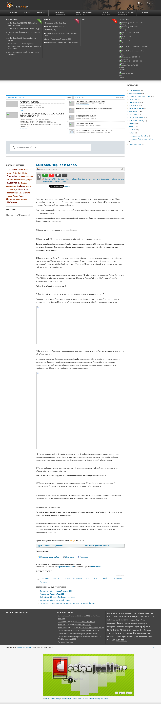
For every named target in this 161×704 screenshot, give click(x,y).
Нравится (66, 186)
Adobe (9, 170)
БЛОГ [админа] (80, 125)
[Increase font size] (148, 3)
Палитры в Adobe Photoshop (55, 23)
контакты (104, 698)
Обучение (128, 633)
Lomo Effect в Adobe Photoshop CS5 (58, 39)
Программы (12, 193)
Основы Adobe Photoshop (54, 26)
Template (29, 176)
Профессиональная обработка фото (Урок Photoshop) (77, 634)
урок (51, 181)
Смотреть (78, 578)
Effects (14, 173)
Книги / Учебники (122, 630)
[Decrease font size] (152, 3)
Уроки (96, 578)
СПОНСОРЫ (133, 99)
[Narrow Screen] (144, 3)
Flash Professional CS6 (129, 47)
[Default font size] (150, 3)
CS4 (137, 33)
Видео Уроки (140, 620)
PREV (69, 97)
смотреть (45, 181)
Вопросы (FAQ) (50, 30)
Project (22, 176)
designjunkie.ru (120, 575)
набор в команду (94, 698)
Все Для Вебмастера (139, 623)
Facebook (83, 557)
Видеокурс (27, 179)
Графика (20, 186)
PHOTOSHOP (133, 105)
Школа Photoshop (135, 144)
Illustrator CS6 (126, 33)
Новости (48, 179)
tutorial (84, 179)
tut (89, 179)
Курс (15, 190)
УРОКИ (54, 179)
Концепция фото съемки (86, 116)
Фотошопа (43, 582)
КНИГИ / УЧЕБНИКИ (136, 121)
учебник (113, 179)
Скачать (67, 578)
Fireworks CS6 (126, 61)
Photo (24, 173)
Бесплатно (18, 179)
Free (151, 613)
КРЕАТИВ (132, 124)
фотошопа (62, 181)
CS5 (134, 33)
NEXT (83, 97)
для (98, 179)
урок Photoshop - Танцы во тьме (50, 546)
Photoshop (12, 176)
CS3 (146, 47)
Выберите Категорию (115, 627)
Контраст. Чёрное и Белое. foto (69, 179)
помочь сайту (55, 698)
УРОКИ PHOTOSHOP (82, 104)
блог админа (83, 698)
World (118, 620)
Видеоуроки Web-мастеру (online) (141, 139)
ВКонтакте (69, 557)
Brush (20, 170)
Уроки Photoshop (140, 637)
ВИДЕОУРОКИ (134, 102)
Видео (132, 620)
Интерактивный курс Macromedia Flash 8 (55, 600)
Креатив (10, 190)
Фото (18, 199)
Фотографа (118, 578)
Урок (88, 578)
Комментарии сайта (49, 557)
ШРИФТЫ (132, 130)
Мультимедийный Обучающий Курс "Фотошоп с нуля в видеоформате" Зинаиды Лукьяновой (24, 46)
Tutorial (46, 578)
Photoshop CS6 (127, 23)
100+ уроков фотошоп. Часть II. (98, 546)
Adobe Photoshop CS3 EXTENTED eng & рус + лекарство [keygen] (81, 627)
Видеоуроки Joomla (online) (139, 136)
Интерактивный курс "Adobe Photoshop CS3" (56, 591)
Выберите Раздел (132, 627)
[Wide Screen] (141, 3)
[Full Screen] (139, 3)
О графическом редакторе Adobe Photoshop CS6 (42, 115)
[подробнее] (23, 110)
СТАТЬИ (22, 105)
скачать (121, 179)
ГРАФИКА (132, 127)
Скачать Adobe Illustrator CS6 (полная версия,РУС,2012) (78, 631)
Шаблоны (12, 202)
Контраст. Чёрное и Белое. (56, 165)
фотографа (105, 179)
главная (46, 698)
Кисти (28, 186)
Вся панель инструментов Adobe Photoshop (61, 42)
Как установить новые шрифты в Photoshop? (94, 130)
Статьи (9, 196)
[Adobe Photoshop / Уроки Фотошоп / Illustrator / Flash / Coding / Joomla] (19, 5)
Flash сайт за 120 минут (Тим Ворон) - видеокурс (57, 597)
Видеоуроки (13, 182)
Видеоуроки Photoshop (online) (85, 132)
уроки (94, 179)
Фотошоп (24, 199)
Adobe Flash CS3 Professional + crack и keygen (24, 29)
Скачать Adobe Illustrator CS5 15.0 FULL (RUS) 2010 (76, 621)
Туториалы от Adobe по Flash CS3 (52, 594)
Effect (9, 173)
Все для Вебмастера (136, 118)
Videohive (10, 179)
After (14, 169)
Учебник (106, 578)
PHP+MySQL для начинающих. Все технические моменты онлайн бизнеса (67, 603)
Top (154, 647)
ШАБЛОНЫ (133, 115)
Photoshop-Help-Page (84, 123)
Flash (19, 173)
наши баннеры (66, 698)
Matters (110, 617)
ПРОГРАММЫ (133, 112)
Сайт (20, 193)
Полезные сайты (135, 93)
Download (27, 170)
